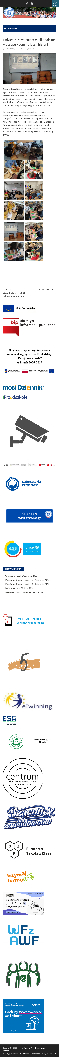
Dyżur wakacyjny (13, 588)
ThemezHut (51, 1053)
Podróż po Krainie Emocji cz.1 (19, 584)
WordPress (24, 1053)
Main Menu (12, 28)
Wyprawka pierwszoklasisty (18, 592)
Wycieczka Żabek (13, 575)
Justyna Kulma (29, 48)
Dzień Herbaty (46, 289)
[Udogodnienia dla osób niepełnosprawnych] (55, 3)
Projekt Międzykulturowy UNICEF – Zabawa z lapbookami (15, 293)
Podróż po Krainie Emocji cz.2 (19, 579)
